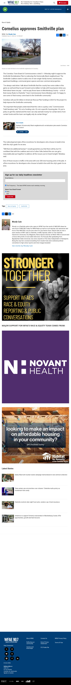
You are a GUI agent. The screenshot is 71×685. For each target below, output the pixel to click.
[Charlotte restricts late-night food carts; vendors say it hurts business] (8, 505)
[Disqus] (35, 559)
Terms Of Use (59, 642)
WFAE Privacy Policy (60, 638)
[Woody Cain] (6, 224)
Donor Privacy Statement (45, 642)
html (7, 191)
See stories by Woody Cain (22, 246)
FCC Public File (45, 647)
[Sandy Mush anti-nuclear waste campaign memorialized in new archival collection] (8, 478)
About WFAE (30, 638)
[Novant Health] (35, 367)
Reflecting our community (30, 642)
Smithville (24, 206)
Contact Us (44, 638)
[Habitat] (35, 435)
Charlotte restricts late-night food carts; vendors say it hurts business (37, 502)
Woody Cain (12, 34)
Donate (63, 3)
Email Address (9, 178)
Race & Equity (6, 22)
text (7, 193)
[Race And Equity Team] (35, 287)
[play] (5, 9)
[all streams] (68, 9)
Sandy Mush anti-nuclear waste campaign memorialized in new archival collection (41, 475)
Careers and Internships (30, 647)
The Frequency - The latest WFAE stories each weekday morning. (25, 185)
